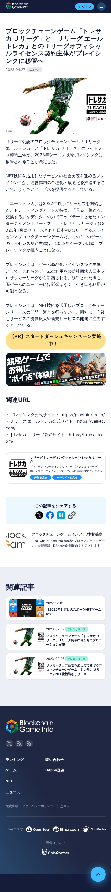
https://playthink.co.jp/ (83, 414)
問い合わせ (54, 759)
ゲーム (11, 770)
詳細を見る (40, 477)
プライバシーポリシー (37, 806)
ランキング (15, 759)
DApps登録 (54, 770)
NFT (9, 781)
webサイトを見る (67, 477)
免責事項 (12, 806)
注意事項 (63, 806)
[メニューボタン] (101, 6)
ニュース (13, 792)
